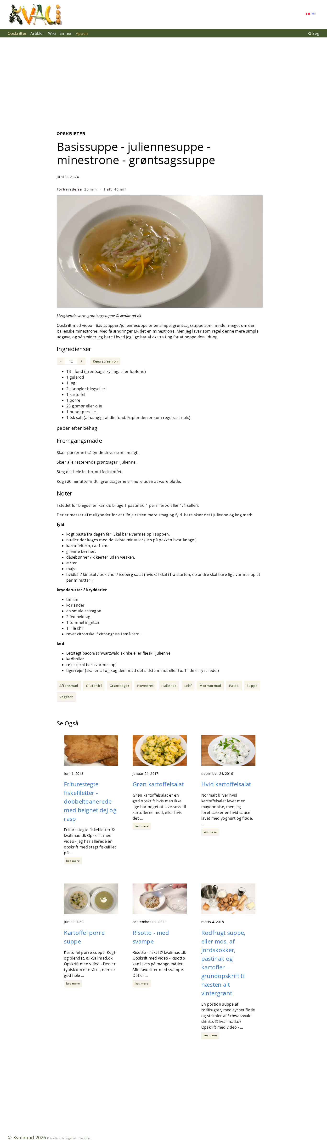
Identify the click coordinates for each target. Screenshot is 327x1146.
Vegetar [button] (66, 697)
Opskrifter (17, 33)
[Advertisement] (163, 80)
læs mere (73, 861)
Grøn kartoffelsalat (158, 784)
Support (84, 1138)
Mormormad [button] (210, 685)
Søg (315, 33)
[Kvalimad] (35, 14)
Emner (66, 33)
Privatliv (52, 1138)
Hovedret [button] (145, 685)
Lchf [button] (188, 685)
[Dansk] (308, 14)
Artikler (37, 33)
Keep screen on (105, 361)
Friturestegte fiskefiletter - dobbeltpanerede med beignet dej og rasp (90, 801)
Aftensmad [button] (68, 685)
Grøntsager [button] (120, 685)
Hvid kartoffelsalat (226, 784)
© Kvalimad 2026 (27, 1137)
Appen (82, 33)
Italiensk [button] (168, 685)
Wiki (52, 33)
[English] (314, 14)
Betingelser (69, 1138)
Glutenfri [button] (94, 685)
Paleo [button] (234, 685)
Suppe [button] (252, 685)
